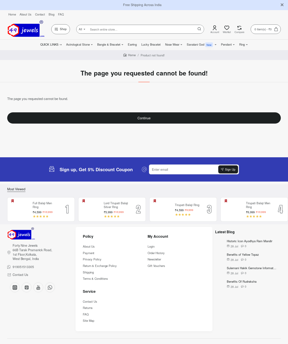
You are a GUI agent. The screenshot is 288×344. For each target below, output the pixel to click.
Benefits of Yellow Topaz (243, 255)
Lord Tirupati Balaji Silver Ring (116, 205)
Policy (88, 236)
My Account (158, 236)
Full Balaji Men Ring (42, 205)
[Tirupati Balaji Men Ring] (233, 209)
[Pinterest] (27, 287)
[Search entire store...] (199, 29)
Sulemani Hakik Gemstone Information (251, 268)
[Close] (282, 5)
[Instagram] (15, 287)
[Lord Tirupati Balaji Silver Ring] (90, 209)
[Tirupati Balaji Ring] (161, 209)
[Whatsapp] (50, 287)
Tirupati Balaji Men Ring (258, 205)
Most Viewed (16, 189)
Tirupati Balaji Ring (187, 205)
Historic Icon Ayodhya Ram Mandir (249, 241)
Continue (144, 117)
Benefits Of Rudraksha (241, 282)
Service (89, 291)
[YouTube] (38, 287)
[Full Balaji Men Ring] (19, 209)
